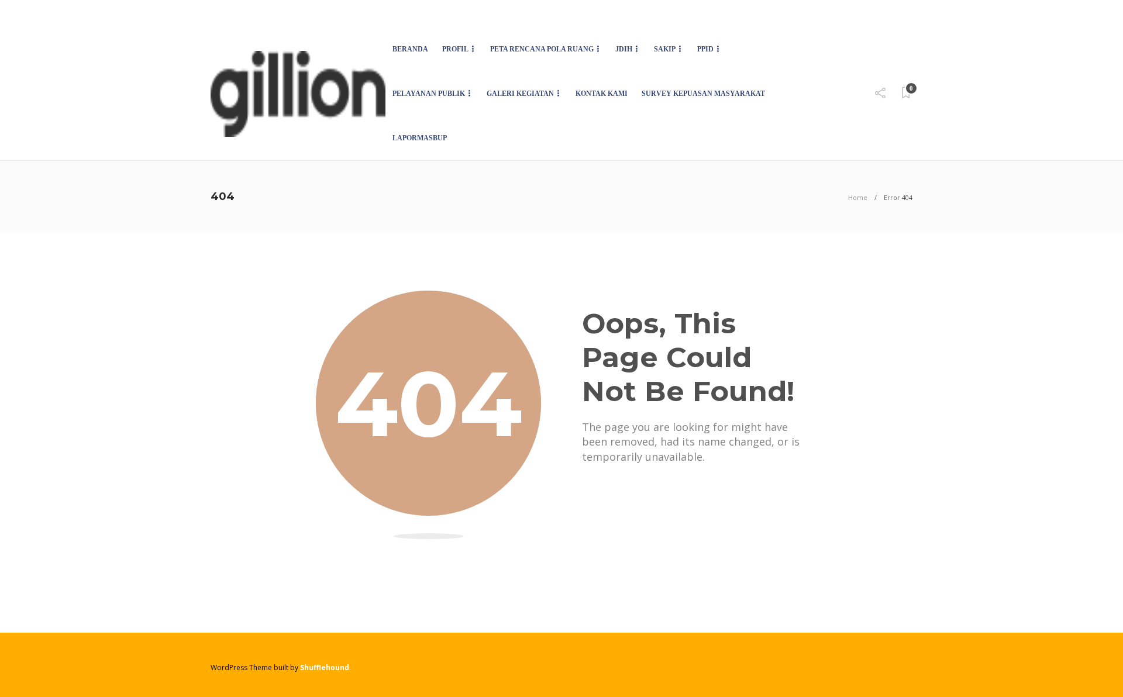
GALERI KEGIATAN (520, 93)
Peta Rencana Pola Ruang (542, 49)
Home (857, 197)
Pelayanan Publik (428, 93)
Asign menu (229, 13)
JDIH (623, 49)
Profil (455, 49)
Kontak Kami (602, 93)
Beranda (410, 49)
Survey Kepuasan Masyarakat (703, 93)
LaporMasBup (419, 138)
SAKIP (665, 49)
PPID (705, 49)
